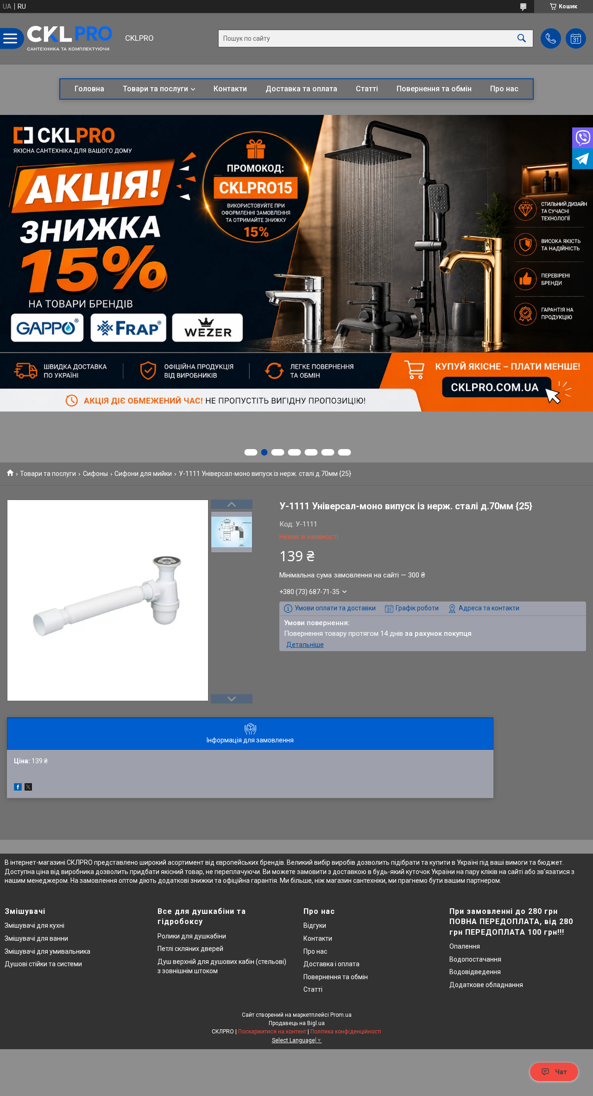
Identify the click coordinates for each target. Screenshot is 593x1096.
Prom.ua (341, 1015)
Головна (89, 88)
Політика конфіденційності (345, 1031)
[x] (28, 788)
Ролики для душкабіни (192, 936)
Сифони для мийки (143, 473)
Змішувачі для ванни (36, 938)
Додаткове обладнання (486, 984)
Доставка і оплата (331, 964)
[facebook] (18, 788)
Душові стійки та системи (43, 964)
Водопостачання (475, 959)
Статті (367, 88)
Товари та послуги (155, 88)
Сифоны (95, 473)
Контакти (230, 88)
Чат (561, 1072)
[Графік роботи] (576, 38)
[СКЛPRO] (71, 38)
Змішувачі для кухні (34, 925)
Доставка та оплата (301, 88)
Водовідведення (475, 972)
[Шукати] (522, 38)
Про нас (504, 88)
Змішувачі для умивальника (47, 951)
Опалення (464, 946)
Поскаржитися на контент (272, 1031)
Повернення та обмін (434, 88)
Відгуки (314, 925)
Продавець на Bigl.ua (297, 1023)
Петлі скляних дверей (190, 948)
